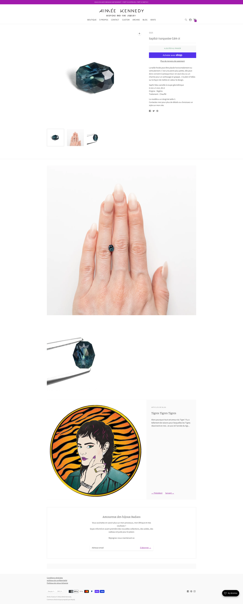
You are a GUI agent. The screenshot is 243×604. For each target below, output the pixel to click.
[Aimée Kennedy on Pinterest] (191, 591)
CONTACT (115, 19)
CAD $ (59, 591)
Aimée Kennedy (66, 597)
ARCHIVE (136, 19)
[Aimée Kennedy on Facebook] (188, 591)
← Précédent (156, 493)
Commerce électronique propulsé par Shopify (61, 599)
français (50, 591)
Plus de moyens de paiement (172, 61)
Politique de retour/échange (57, 583)
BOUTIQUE (91, 19)
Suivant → (169, 493)
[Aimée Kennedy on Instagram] (195, 591)
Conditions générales (55, 578)
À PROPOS (103, 19)
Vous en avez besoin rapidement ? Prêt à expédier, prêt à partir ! (121, 2)
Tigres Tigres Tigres (163, 413)
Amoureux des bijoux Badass (121, 517)
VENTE (153, 19)
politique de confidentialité (57, 580)
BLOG (145, 19)
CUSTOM (126, 19)
